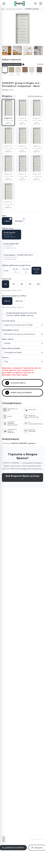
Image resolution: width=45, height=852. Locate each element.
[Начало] (3, 9)
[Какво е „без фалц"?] (23, 219)
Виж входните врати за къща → (22, 477)
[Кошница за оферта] (35, 3)
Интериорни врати (14, 9)
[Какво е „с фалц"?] (10, 219)
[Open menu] (3, 3)
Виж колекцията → (35, 96)
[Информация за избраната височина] (23, 307)
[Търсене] (40, 3)
